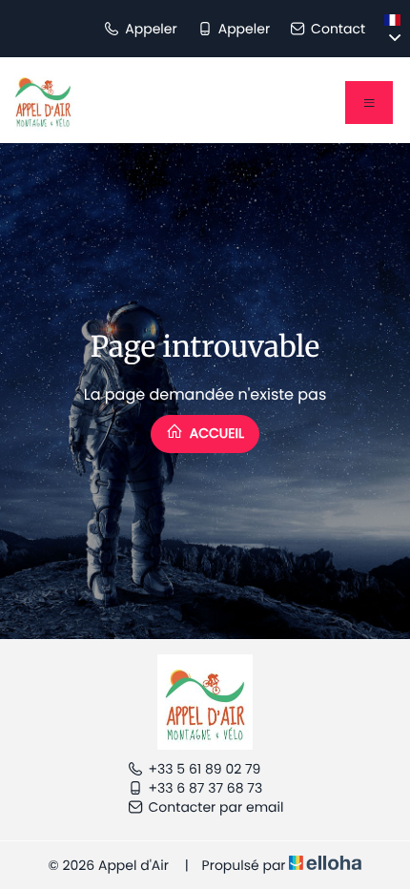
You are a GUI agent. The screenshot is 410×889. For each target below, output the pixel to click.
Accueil (215, 433)
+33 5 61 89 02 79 (205, 768)
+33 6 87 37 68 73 (206, 787)
